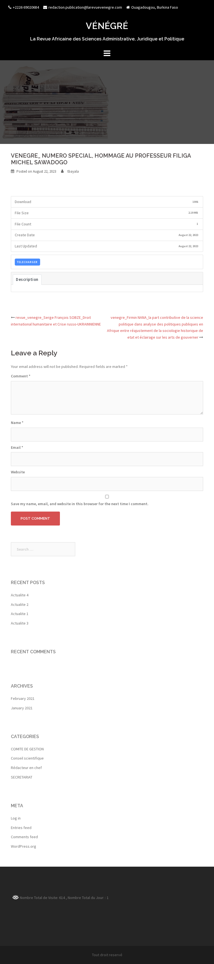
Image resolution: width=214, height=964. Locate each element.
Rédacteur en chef (26, 767)
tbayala (73, 171)
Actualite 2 (19, 604)
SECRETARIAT (21, 777)
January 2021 (22, 707)
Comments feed (24, 836)
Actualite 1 (19, 613)
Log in (16, 818)
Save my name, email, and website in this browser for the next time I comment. (80, 503)
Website (18, 471)
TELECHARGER (27, 262)
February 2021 (23, 698)
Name (17, 422)
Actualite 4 (19, 594)
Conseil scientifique (27, 758)
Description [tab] (27, 279)
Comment (20, 376)
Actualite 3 (19, 623)
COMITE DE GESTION (27, 748)
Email (17, 447)
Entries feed (21, 827)
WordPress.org (23, 846)
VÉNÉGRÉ (107, 26)
